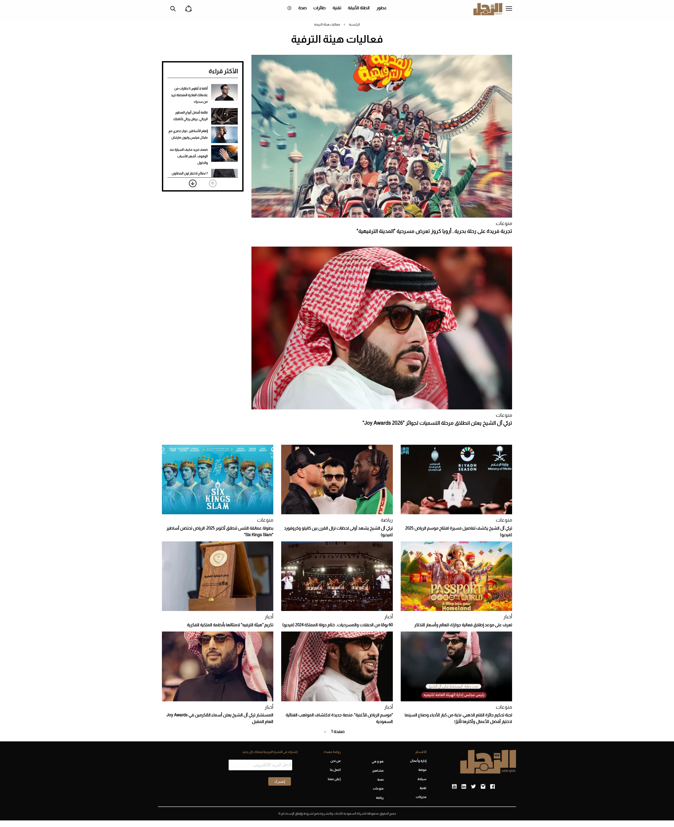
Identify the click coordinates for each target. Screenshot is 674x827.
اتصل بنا (335, 770)
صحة (302, 8)
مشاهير (378, 770)
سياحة (422, 779)
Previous (213, 183)
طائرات (319, 8)
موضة (422, 770)
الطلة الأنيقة (359, 8)
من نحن (335, 761)
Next (193, 183)
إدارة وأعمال (418, 761)
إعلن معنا (334, 779)
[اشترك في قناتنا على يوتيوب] (454, 786)
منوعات (504, 223)
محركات (421, 797)
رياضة (387, 520)
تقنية (337, 8)
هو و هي (378, 761)
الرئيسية (354, 24)
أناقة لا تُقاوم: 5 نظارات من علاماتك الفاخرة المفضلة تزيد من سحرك (189, 95)
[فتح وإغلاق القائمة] (509, 9)
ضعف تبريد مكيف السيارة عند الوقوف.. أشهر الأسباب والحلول (189, 156)
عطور (381, 8)
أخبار (507, 616)
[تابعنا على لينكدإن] (464, 786)
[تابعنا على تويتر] (473, 786)
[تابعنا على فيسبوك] (492, 786)
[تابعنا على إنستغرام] (483, 786)
